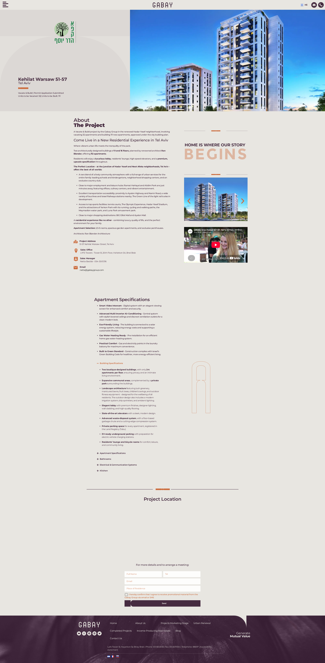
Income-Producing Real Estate (153, 630)
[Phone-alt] (321, 5)
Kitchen (104, 470)
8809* (195, 647)
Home (113, 623)
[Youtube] (79, 633)
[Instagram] (84, 633)
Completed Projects (121, 630)
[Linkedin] (94, 633)
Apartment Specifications (112, 453)
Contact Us (116, 638)
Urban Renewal (202, 623)
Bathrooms (105, 459)
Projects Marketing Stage (174, 623)
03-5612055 (158, 647)
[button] (188, 201)
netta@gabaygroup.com (92, 270)
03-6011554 (174, 647)
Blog (178, 630)
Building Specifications (111, 363)
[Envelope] (314, 5)
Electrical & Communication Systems (118, 465)
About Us (140, 623)
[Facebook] (89, 633)
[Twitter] (100, 633)
